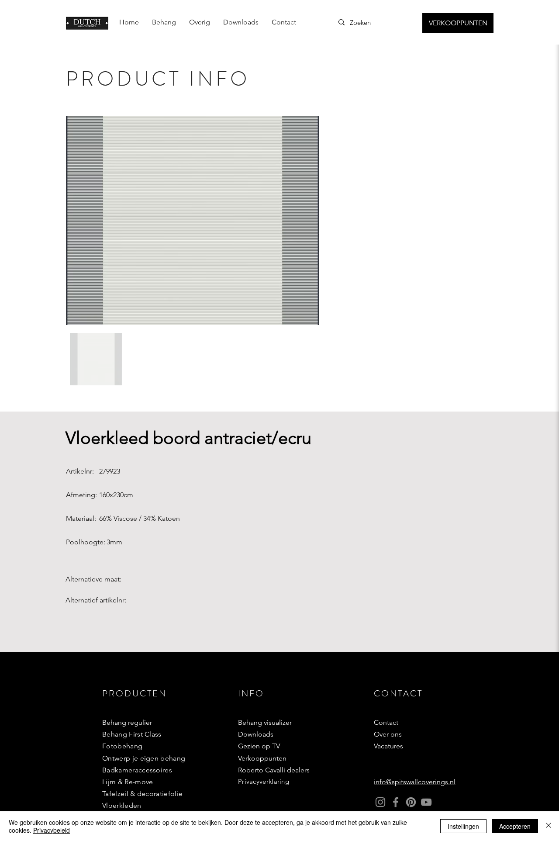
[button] (164, 22)
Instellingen (463, 826)
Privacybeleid (51, 830)
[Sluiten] (548, 826)
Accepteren (515, 826)
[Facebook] (395, 802)
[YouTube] (426, 802)
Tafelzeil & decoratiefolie (142, 793)
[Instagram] (380, 802)
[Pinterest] (411, 802)
